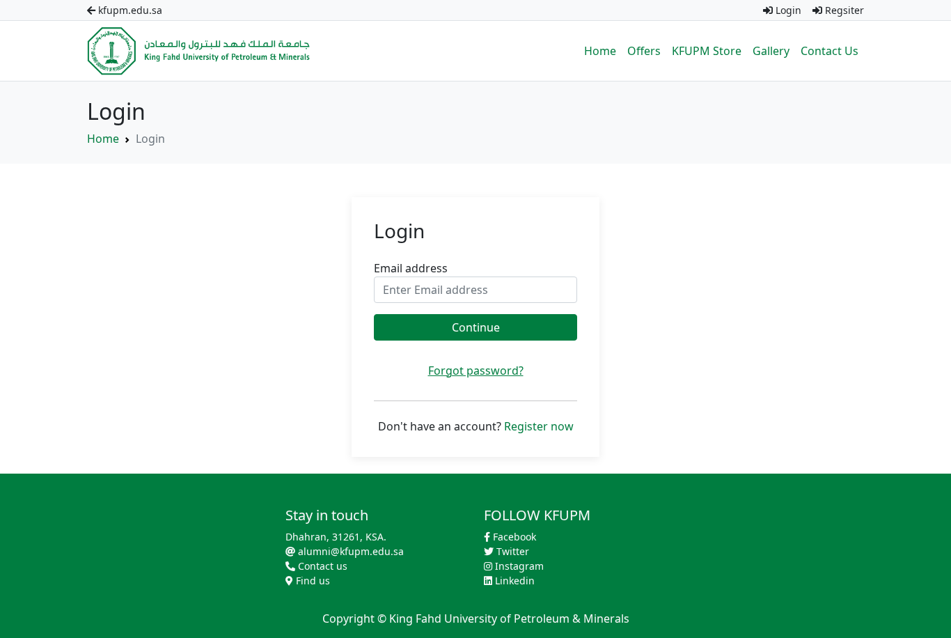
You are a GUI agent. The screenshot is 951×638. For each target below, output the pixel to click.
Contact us (321, 566)
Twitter (511, 551)
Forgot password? (476, 370)
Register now (539, 426)
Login (787, 10)
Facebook (513, 536)
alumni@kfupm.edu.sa (349, 551)
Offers (644, 51)
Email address (411, 268)
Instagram (518, 566)
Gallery (771, 51)
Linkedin (513, 580)
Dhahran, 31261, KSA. (335, 536)
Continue (476, 327)
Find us (311, 580)
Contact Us (829, 51)
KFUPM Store (706, 51)
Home (600, 51)
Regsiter (843, 10)
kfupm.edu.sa (128, 10)
